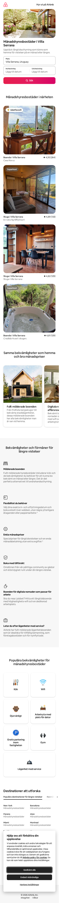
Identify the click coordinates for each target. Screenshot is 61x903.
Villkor (35, 897)
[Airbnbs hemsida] (5, 4)
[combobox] (29, 62)
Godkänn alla (29, 870)
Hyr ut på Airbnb (45, 4)
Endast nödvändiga (29, 877)
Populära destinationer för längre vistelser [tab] (22, 797)
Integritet (25, 897)
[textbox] (16, 72)
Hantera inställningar (29, 884)
